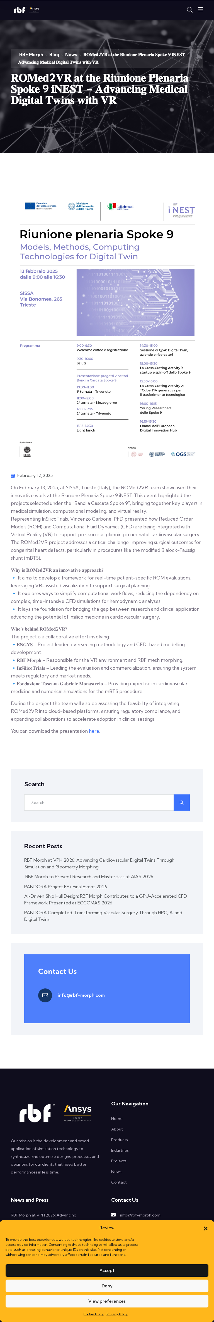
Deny (107, 1286)
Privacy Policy (117, 1314)
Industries (120, 1150)
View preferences (107, 1301)
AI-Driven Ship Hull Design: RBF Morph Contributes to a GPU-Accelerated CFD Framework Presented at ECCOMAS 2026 (105, 899)
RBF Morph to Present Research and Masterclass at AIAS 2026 (88, 876)
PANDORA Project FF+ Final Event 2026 (65, 886)
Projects (119, 1160)
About (117, 1129)
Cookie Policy (94, 1314)
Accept (107, 1270)
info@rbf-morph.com (81, 995)
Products (119, 1139)
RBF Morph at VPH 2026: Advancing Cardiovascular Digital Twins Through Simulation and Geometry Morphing (99, 863)
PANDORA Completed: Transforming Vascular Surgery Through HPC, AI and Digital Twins (103, 916)
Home (117, 1118)
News (116, 1171)
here (94, 731)
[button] (205, 1228)
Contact (119, 1182)
